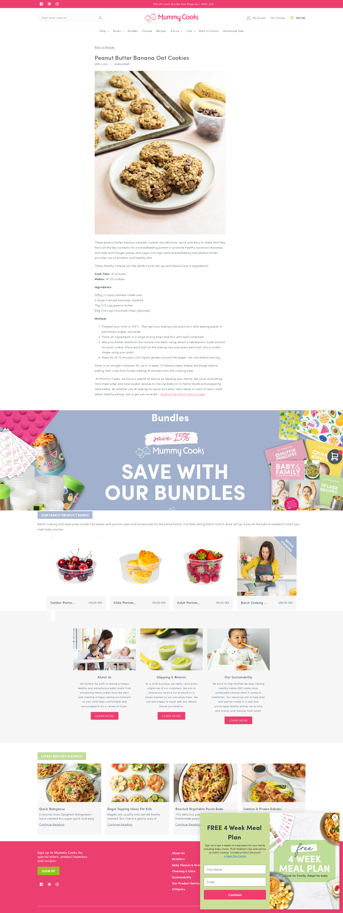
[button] (104, 31)
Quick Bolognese (52, 809)
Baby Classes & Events (188, 865)
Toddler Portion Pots (62, 603)
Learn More (104, 716)
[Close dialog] (335, 817)
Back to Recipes (105, 47)
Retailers (178, 859)
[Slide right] (53, 616)
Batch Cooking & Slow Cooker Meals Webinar (254, 603)
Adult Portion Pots (187, 603)
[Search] (100, 18)
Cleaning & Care (183, 871)
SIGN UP (48, 870)
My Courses (278, 18)
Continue (235, 894)
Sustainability (181, 877)
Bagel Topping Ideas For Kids (129, 809)
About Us (178, 853)
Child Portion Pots (124, 603)
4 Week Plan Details (235, 856)
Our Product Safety (186, 883)
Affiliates (178, 889)
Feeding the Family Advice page (182, 394)
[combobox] (71, 18)
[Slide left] (48, 616)
